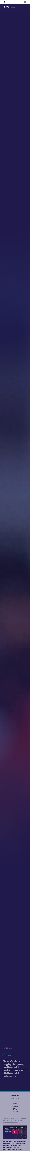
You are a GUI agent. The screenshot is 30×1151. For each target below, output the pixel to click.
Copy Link (15, 1111)
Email (15, 1110)
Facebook (15, 1106)
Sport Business (15, 1099)
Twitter (15, 1108)
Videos (9, 1055)
